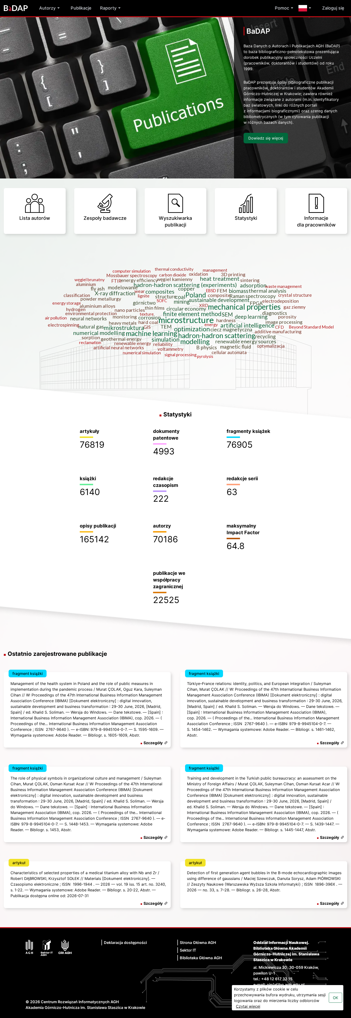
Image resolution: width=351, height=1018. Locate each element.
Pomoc (282, 8)
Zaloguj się (333, 8)
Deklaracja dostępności (125, 942)
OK (335, 997)
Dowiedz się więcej (265, 138)
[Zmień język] (306, 8)
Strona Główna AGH (198, 942)
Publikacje (81, 8)
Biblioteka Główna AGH (201, 957)
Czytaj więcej (248, 1006)
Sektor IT (188, 950)
